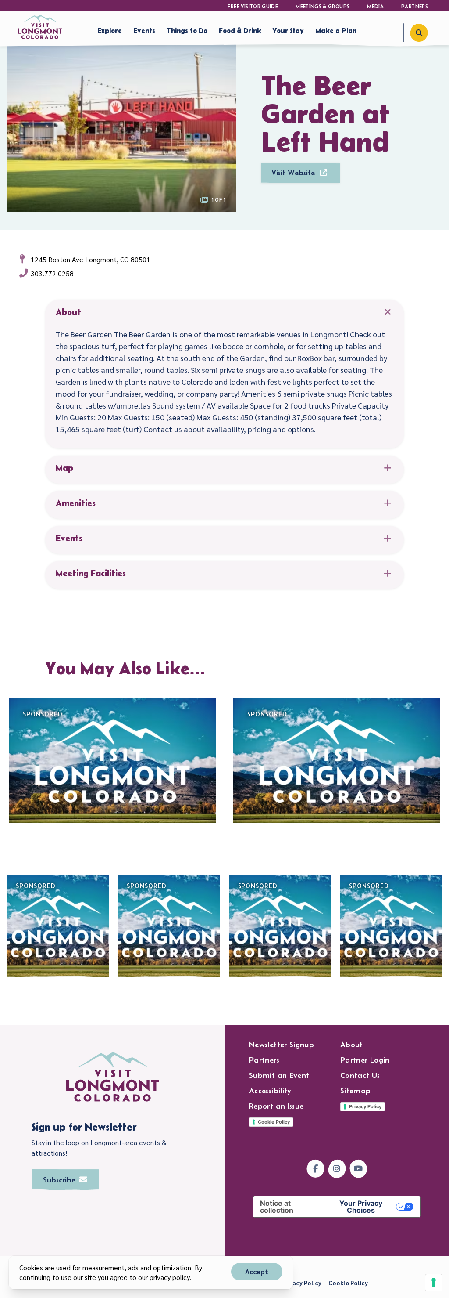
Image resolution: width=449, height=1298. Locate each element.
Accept (256, 1271)
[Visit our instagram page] (337, 1168)
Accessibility (270, 1090)
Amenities (76, 503)
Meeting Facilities (91, 573)
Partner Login (365, 1060)
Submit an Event (279, 1075)
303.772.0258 (52, 273)
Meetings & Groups (322, 6)
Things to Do (187, 30)
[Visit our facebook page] (315, 1168)
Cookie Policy (274, 1122)
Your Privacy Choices (360, 1207)
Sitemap (355, 1090)
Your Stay (288, 30)
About (68, 312)
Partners (414, 6)
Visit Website (293, 172)
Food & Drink (240, 30)
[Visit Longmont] (40, 27)
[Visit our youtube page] (358, 1168)
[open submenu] (161, 30)
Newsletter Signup (281, 1044)
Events (144, 30)
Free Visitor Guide (253, 6)
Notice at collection (276, 1207)
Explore (109, 30)
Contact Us (360, 1075)
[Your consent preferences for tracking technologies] (433, 1282)
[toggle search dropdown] (419, 33)
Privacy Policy (365, 1106)
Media (375, 6)
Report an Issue (276, 1106)
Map (64, 468)
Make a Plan (335, 30)
